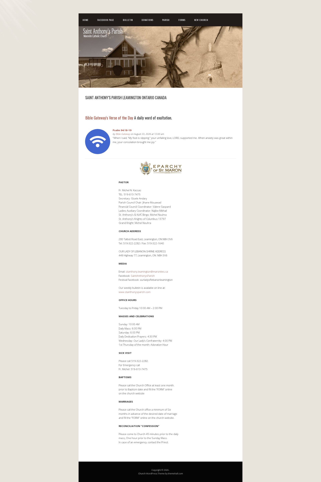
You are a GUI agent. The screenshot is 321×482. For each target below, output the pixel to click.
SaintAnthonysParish (143, 275)
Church (142, 473)
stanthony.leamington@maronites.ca (147, 271)
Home (85, 20)
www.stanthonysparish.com (134, 292)
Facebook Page (105, 20)
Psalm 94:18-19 (122, 130)
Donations (147, 20)
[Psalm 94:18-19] (97, 153)
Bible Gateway (123, 134)
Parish (166, 20)
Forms (181, 20)
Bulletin (128, 20)
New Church (201, 20)
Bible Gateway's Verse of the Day (109, 118)
